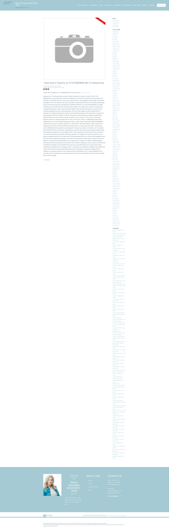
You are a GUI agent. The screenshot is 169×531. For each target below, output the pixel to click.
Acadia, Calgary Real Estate (119, 233)
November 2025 (116, 46)
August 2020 (115, 151)
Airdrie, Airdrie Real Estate (119, 235)
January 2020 (116, 163)
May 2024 (115, 75)
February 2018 (116, 200)
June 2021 (115, 134)
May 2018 (115, 195)
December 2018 (116, 183)
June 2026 (115, 36)
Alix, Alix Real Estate (117, 236)
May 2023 (115, 95)
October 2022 (116, 107)
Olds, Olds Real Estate (118, 371)
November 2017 (116, 203)
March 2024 (115, 78)
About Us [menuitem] (145, 5)
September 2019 (116, 168)
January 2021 (116, 142)
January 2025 (116, 63)
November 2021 (116, 126)
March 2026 (115, 41)
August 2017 (115, 208)
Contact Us (161, 5)
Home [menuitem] (78, 5)
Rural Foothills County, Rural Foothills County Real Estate (119, 402)
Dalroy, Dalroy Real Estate (119, 275)
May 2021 (115, 136)
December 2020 (116, 144)
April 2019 (115, 176)
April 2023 (115, 97)
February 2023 (116, 100)
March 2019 (115, 178)
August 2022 (115, 110)
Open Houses (116, 23)
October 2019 (116, 166)
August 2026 (115, 33)
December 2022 (116, 104)
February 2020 (116, 161)
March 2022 (115, 119)
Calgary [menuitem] (101, 5)
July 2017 (115, 210)
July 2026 (115, 34)
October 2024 (116, 66)
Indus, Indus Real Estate (118, 312)
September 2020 (117, 149)
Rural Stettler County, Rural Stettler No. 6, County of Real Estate (119, 412)
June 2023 (115, 93)
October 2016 (116, 225)
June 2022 (115, 114)
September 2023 (116, 88)
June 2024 (115, 73)
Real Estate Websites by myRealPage (119, 515)
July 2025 (115, 53)
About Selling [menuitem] (126, 5)
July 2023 (115, 92)
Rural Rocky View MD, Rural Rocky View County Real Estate (119, 407)
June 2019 (115, 173)
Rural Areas (108, 5)
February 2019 (116, 180)
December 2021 (116, 124)
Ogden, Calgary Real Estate (119, 370)
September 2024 (117, 68)
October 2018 (116, 186)
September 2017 (116, 207)
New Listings (116, 21)
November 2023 (116, 85)
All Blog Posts (116, 20)
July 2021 (115, 132)
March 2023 (115, 99)
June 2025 (115, 55)
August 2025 (115, 51)
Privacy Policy (108, 515)
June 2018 (115, 193)
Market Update (137, 5)
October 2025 (116, 48)
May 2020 (115, 156)
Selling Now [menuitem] (84, 5)
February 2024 (116, 80)
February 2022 (116, 120)
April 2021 (115, 137)
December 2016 (116, 222)
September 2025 (116, 50)
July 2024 (115, 72)
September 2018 (116, 188)
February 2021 (116, 141)
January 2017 (116, 220)
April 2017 (115, 215)
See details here (85, 92)
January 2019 (116, 181)
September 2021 (116, 129)
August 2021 (115, 131)
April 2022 (115, 117)
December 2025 (116, 44)
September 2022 (116, 109)
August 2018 (115, 190)
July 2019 (115, 171)
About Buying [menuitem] (117, 5)
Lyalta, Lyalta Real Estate (119, 341)
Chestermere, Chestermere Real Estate (55, 87)
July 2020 (115, 153)
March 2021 (115, 139)
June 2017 (115, 212)
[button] (161, 5)
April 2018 (115, 196)
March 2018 (115, 198)
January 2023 (116, 102)
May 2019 (115, 175)
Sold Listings (116, 27)
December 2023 (116, 83)
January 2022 (116, 122)
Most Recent (116, 31)
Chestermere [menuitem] (93, 5)
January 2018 (116, 202)
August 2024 (115, 70)
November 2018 (116, 185)
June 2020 (115, 154)
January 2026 (116, 43)
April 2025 (115, 58)
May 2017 (115, 213)
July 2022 (115, 112)
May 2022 (115, 115)
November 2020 (116, 146)
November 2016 (116, 223)
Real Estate (115, 25)
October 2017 (116, 205)
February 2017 (116, 218)
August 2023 (115, 90)
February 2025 (116, 61)
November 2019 (116, 164)
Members (152, 5)
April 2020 (115, 158)
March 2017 (115, 217)
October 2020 (116, 147)
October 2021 (116, 127)
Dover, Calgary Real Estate (119, 280)
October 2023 (116, 87)
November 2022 (116, 105)
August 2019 (115, 169)
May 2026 (115, 38)
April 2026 (115, 39)
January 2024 (116, 82)
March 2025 (115, 60)
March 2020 (115, 159)
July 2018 (115, 191)
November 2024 (116, 65)
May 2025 (115, 56)
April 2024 (115, 77)
